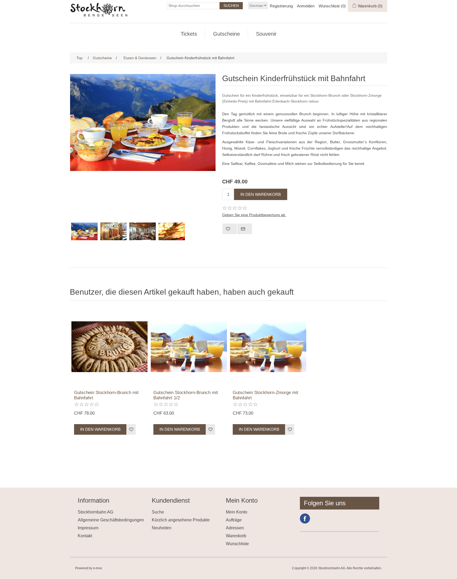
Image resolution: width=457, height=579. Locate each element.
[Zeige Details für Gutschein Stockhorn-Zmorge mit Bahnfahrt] (268, 347)
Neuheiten (161, 528)
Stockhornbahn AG (95, 512)
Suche (158, 512)
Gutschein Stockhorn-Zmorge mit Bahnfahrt (265, 395)
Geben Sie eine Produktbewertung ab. (254, 215)
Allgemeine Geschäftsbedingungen (111, 520)
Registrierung (281, 6)
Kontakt (85, 536)
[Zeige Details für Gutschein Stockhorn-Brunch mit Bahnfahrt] (109, 347)
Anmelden (305, 6)
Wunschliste (237, 543)
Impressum (88, 528)
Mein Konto (236, 512)
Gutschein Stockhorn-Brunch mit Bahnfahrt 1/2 (185, 395)
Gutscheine (226, 34)
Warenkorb (236, 536)
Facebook (305, 518)
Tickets (189, 34)
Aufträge (234, 520)
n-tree (97, 568)
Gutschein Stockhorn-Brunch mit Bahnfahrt (106, 395)
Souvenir (266, 34)
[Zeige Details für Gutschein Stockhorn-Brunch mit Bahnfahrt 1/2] (189, 347)
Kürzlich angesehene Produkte (181, 520)
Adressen (235, 528)
